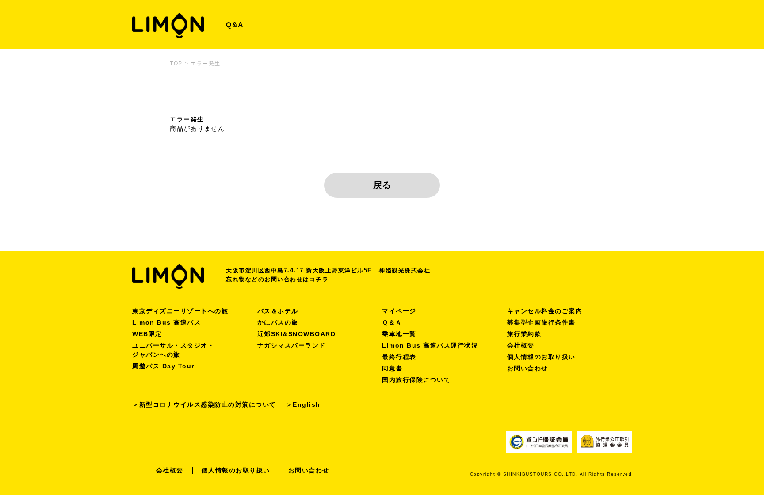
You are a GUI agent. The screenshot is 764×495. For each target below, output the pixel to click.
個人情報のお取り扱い (541, 356)
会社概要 (521, 345)
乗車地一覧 (399, 333)
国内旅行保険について (416, 379)
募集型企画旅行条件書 (541, 322)
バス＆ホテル (277, 310)
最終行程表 (399, 356)
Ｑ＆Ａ (392, 322)
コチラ (319, 279)
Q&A (235, 25)
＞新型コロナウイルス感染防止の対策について (204, 404)
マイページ (399, 310)
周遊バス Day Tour (163, 366)
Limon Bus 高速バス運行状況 (430, 345)
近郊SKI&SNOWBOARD (296, 333)
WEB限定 (147, 333)
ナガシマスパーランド (291, 345)
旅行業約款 (524, 333)
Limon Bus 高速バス (166, 322)
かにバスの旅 (277, 322)
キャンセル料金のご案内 (545, 310)
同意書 (392, 368)
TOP (176, 63)
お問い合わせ (527, 368)
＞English (303, 404)
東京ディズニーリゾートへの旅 (180, 310)
